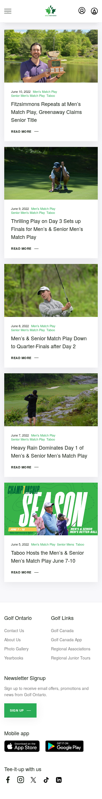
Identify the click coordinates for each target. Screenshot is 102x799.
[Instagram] (20, 779)
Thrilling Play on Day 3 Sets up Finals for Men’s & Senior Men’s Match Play (47, 228)
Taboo (50, 95)
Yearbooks (13, 658)
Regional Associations (70, 649)
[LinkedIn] (58, 779)
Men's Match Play (45, 91)
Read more (21, 131)
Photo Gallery (16, 649)
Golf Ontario (18, 617)
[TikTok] (46, 779)
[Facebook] (7, 779)
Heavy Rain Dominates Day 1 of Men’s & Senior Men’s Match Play (49, 451)
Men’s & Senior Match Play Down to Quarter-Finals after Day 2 (49, 342)
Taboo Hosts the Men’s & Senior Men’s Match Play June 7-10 (47, 556)
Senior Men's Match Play (28, 95)
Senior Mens (65, 544)
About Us (12, 639)
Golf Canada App (66, 639)
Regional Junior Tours (70, 658)
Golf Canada (62, 630)
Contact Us (14, 630)
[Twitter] (33, 779)
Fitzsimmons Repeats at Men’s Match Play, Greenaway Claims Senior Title (46, 111)
